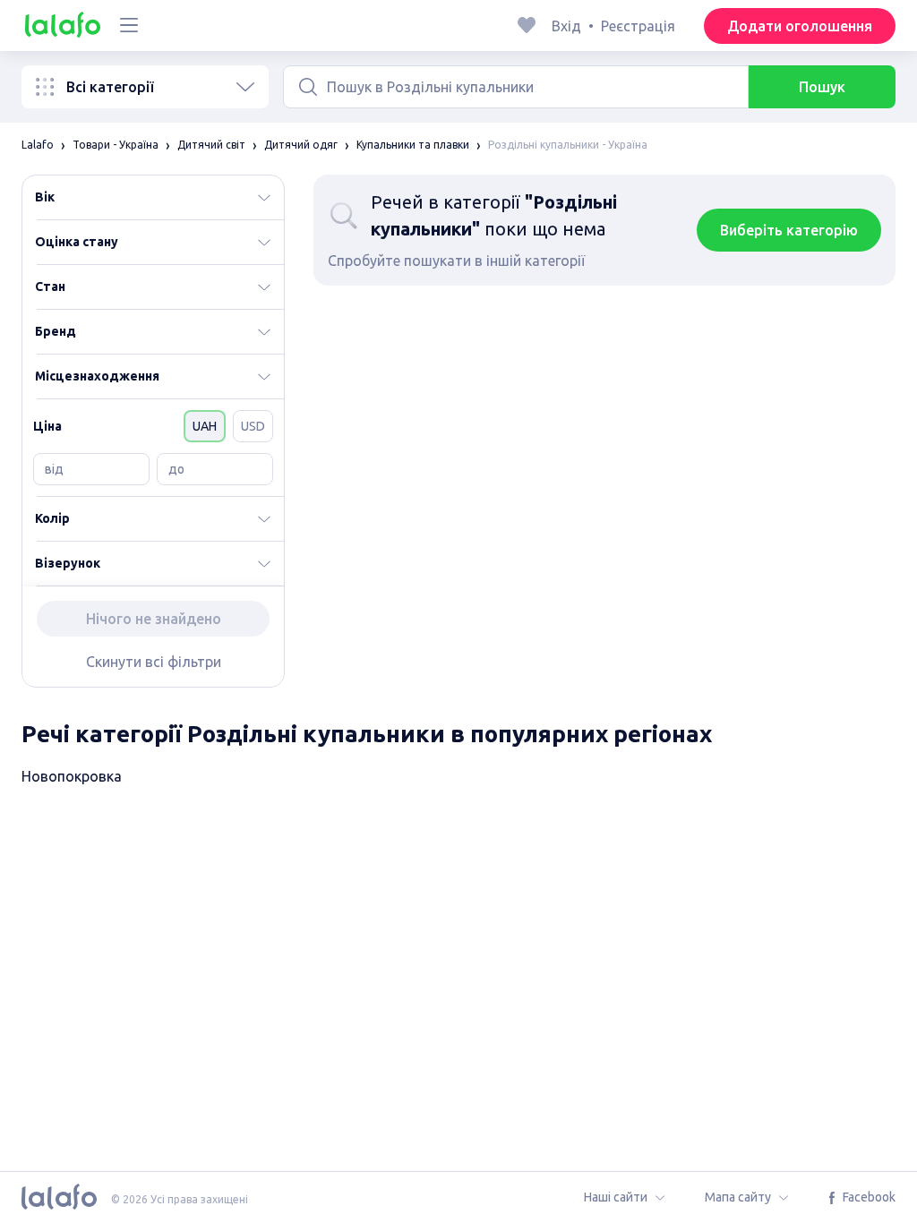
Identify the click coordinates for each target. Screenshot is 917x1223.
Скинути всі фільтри (153, 662)
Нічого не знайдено (153, 619)
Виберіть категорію (789, 230)
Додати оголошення (799, 26)
